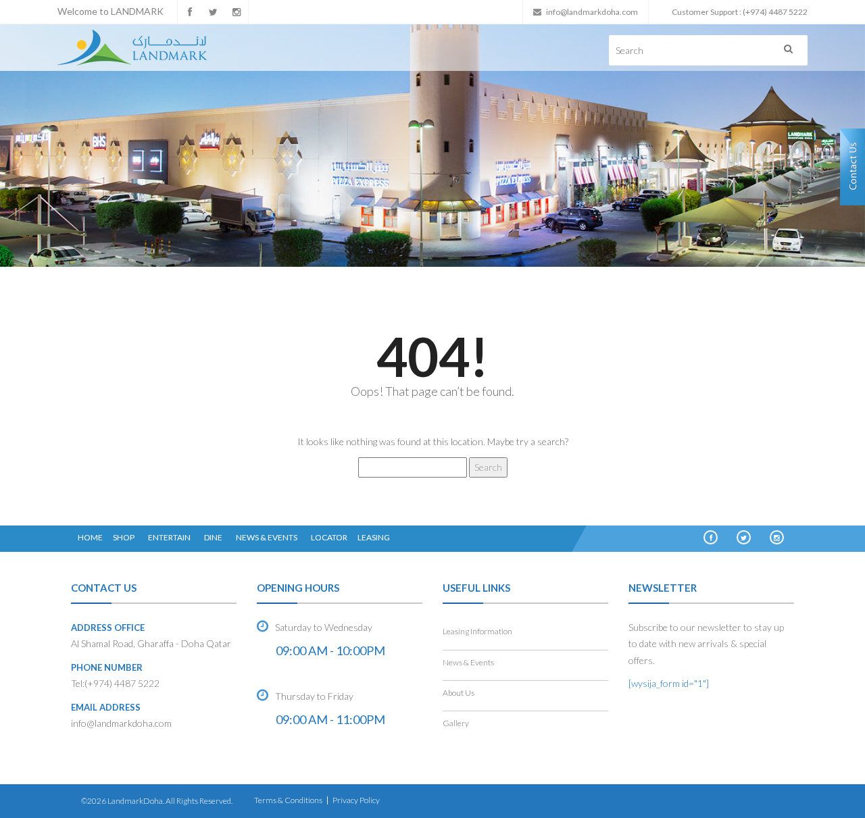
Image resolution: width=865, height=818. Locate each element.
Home (90, 537)
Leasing (373, 537)
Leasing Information (477, 631)
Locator (329, 537)
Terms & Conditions (288, 800)
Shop (123, 537)
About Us (458, 693)
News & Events (266, 537)
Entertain (169, 537)
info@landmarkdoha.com (592, 12)
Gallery (456, 723)
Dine (213, 537)
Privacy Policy (356, 800)
